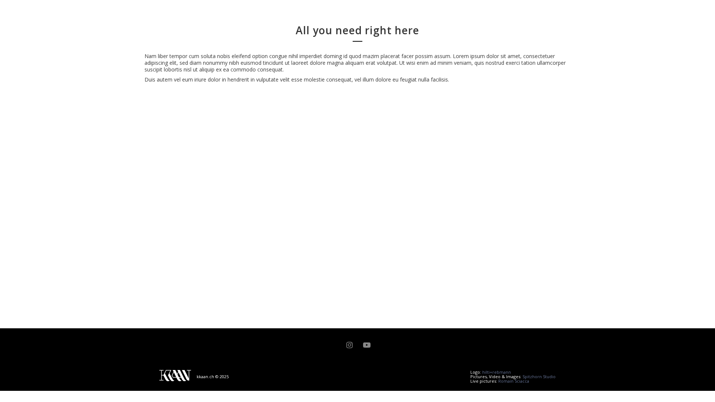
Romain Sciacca (513, 381)
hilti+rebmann (496, 372)
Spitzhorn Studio (539, 376)
